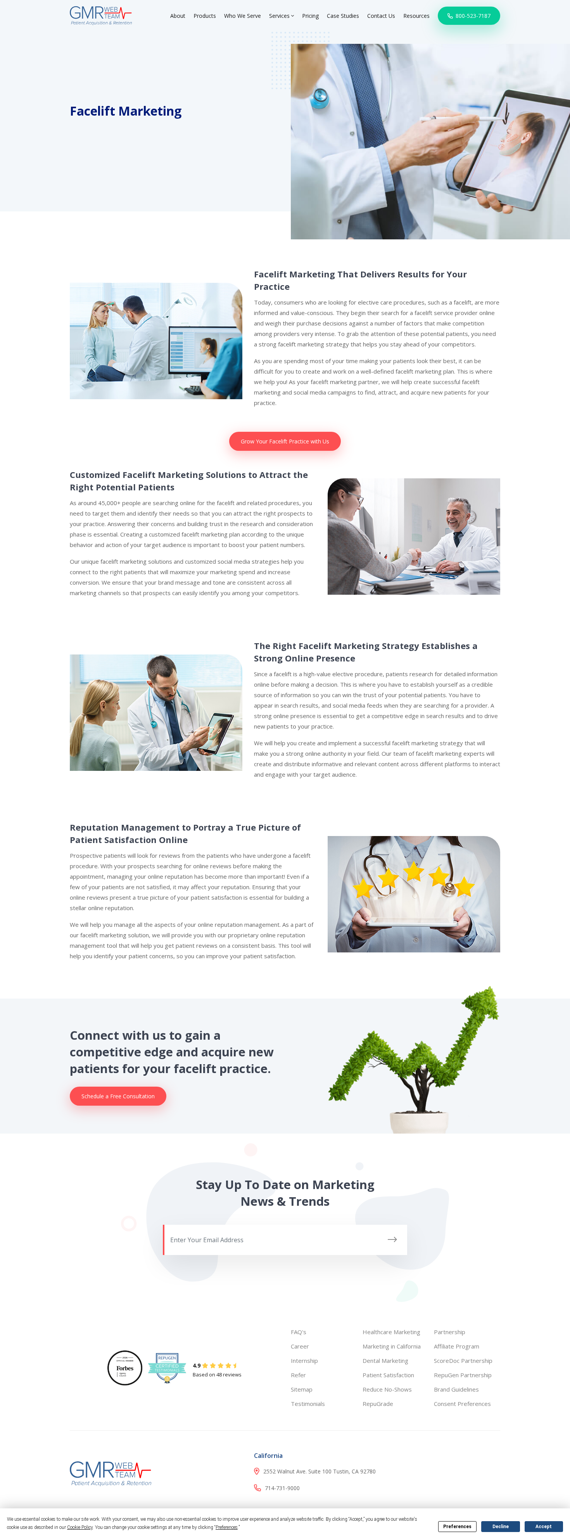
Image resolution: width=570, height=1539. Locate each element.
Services (280, 15)
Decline (500, 1526)
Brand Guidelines (456, 1389)
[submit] (392, 1239)
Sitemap (302, 1389)
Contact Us (381, 15)
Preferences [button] (227, 1527)
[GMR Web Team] (101, 15)
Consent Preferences (462, 1403)
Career (300, 1346)
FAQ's (298, 1332)
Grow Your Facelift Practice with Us (285, 441)
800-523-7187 (472, 15)
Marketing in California (392, 1346)
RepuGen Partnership (463, 1375)
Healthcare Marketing (391, 1332)
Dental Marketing (385, 1360)
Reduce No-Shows (387, 1389)
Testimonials (308, 1403)
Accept (543, 1526)
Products (204, 15)
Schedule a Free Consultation (118, 1096)
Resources (416, 15)
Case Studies (343, 15)
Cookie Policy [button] (80, 1527)
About (177, 15)
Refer (298, 1375)
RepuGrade (378, 1403)
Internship (304, 1360)
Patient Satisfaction (388, 1375)
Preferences (457, 1526)
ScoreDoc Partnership (463, 1360)
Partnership (449, 1332)
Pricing (310, 15)
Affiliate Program (456, 1346)
